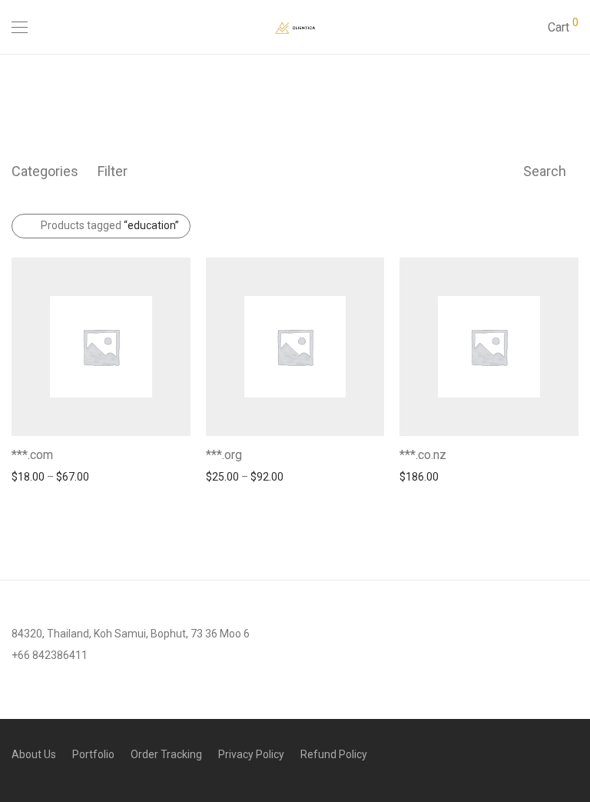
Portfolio (93, 754)
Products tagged (110, 225)
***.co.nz (422, 455)
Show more (32, 476)
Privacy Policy (251, 754)
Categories (45, 171)
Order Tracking (166, 754)
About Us (34, 754)
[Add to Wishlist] (183, 453)
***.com (32, 455)
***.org (224, 455)
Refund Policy (333, 754)
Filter (113, 171)
